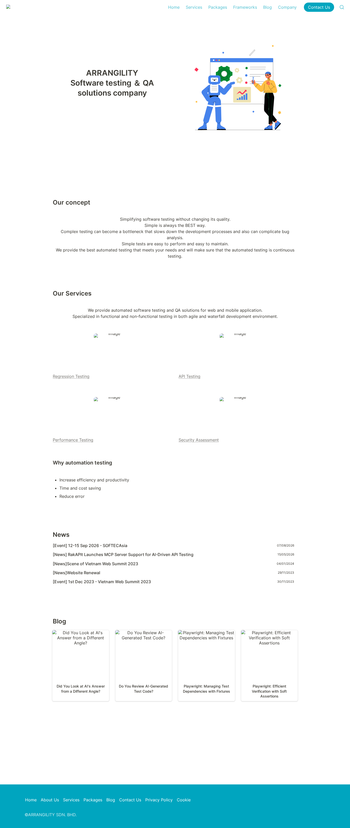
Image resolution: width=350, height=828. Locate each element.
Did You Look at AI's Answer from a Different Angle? (80, 635)
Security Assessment (199, 439)
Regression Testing (71, 376)
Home (174, 7)
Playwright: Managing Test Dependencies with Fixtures (206, 635)
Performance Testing (73, 439)
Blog (267, 7)
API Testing (189, 376)
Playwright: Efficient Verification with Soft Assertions (269, 637)
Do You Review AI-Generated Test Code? (143, 635)
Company (287, 7)
